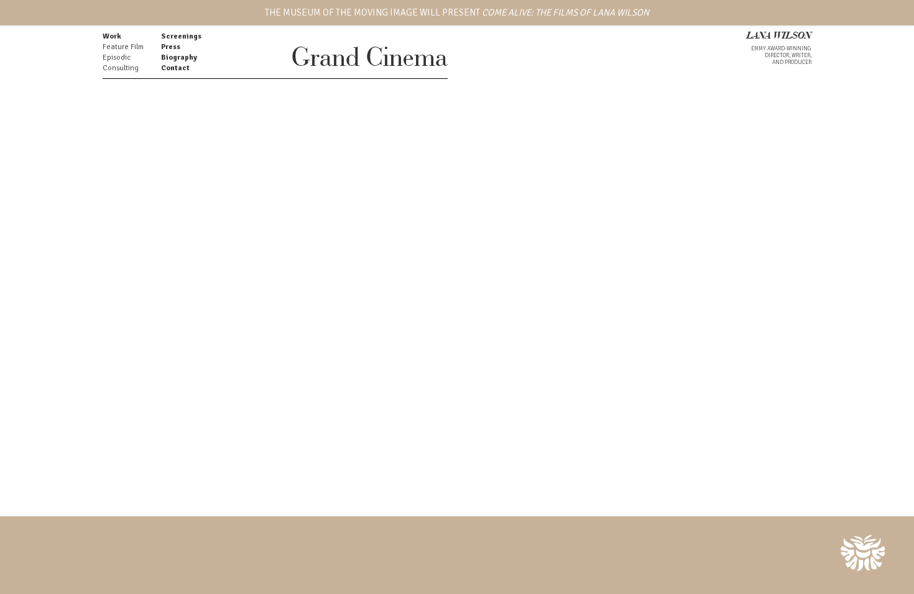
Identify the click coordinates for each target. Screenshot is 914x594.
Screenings (181, 36)
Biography (179, 57)
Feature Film (123, 47)
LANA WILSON (779, 36)
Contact (175, 68)
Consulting (121, 68)
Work (112, 36)
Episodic (117, 57)
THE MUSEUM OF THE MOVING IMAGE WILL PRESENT (457, 12)
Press (170, 47)
